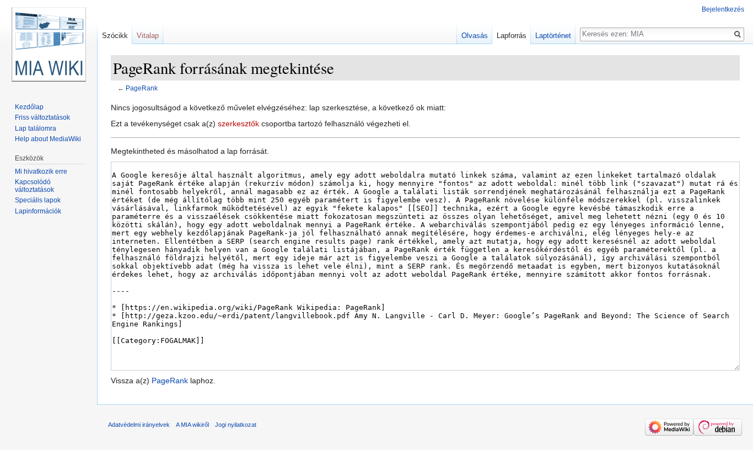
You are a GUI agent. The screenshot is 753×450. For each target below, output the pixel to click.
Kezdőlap (29, 107)
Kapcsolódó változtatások (34, 186)
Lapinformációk (38, 211)
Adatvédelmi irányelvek (139, 424)
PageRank (142, 88)
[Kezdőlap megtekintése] (48, 44)
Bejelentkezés (723, 9)
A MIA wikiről (192, 424)
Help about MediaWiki (48, 139)
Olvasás (474, 35)
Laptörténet (553, 35)
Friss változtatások (42, 117)
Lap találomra (35, 128)
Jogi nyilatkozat (235, 424)
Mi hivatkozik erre (41, 171)
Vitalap (148, 35)
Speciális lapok (38, 200)
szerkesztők (238, 123)
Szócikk (115, 35)
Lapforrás (511, 35)
